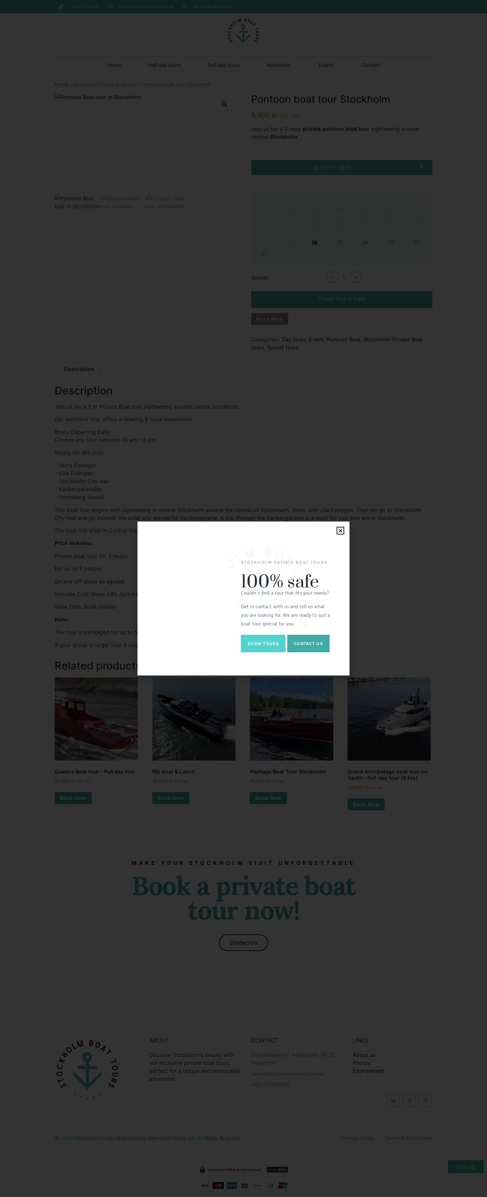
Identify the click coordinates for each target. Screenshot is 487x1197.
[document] (243, 598)
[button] (340, 530)
